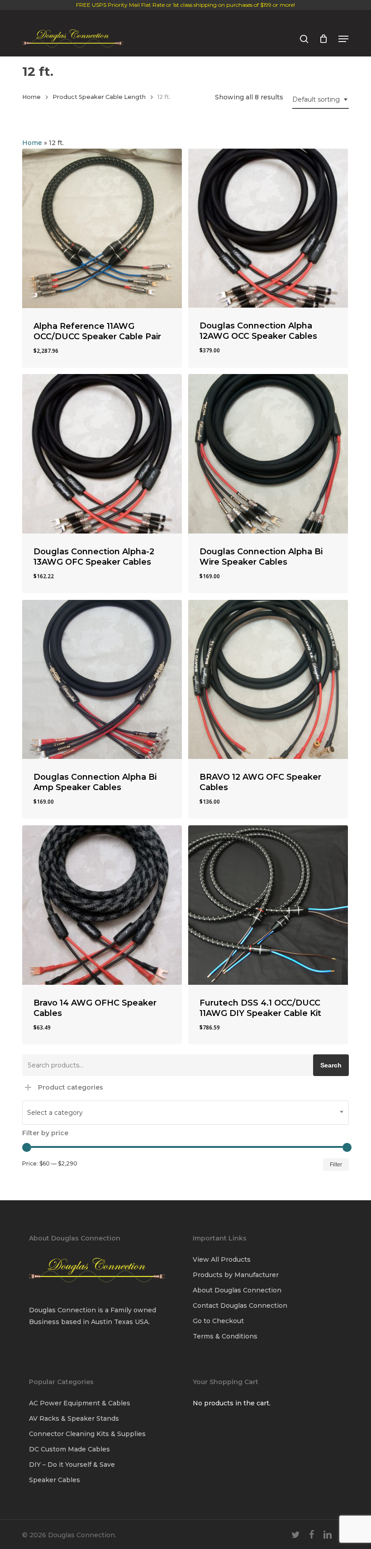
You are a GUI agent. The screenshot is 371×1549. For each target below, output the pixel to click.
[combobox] (320, 99)
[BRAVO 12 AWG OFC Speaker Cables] (268, 679)
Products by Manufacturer (236, 1275)
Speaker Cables (54, 1480)
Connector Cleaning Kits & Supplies (87, 1434)
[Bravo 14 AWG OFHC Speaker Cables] (102, 905)
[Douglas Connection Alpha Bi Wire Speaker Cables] (268, 453)
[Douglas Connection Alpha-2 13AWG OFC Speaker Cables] (102, 453)
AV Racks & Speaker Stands (74, 1418)
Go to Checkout (218, 1321)
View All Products (222, 1259)
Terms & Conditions (225, 1336)
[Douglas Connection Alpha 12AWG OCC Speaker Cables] (268, 228)
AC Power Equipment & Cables (79, 1403)
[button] (343, 38)
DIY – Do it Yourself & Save (72, 1464)
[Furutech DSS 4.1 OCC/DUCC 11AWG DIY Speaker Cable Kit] (268, 905)
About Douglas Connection (237, 1290)
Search (331, 1065)
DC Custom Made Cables (69, 1449)
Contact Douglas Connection (240, 1305)
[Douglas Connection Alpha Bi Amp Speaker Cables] (102, 679)
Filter (336, 1164)
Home (31, 97)
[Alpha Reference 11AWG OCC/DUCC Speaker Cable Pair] (102, 228)
